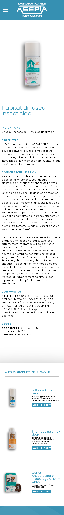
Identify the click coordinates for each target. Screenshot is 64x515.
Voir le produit (42, 405)
